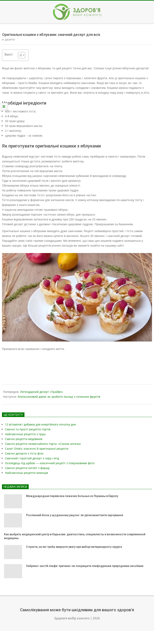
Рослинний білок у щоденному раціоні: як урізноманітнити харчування (74, 515)
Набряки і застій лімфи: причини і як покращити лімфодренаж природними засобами (84, 566)
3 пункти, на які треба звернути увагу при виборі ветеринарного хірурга (74, 546)
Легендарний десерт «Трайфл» (41, 392)
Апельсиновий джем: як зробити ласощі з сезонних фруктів (59, 397)
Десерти (10, 39)
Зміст (8, 54)
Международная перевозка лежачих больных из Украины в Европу (72, 496)
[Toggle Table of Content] (19, 55)
